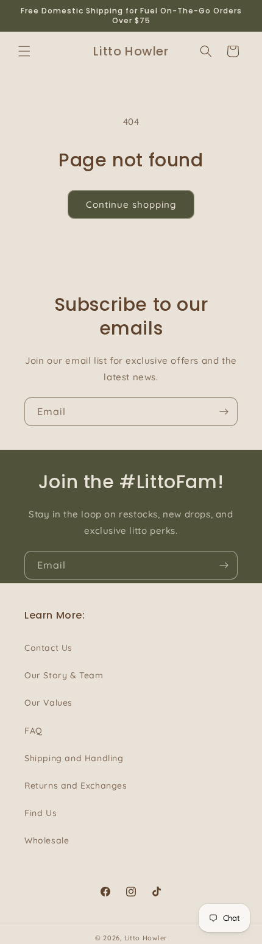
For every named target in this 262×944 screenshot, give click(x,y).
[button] (24, 51)
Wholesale (46, 840)
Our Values (48, 702)
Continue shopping (131, 204)
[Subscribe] (223, 411)
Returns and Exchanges (75, 785)
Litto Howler (145, 938)
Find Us (40, 812)
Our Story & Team (64, 675)
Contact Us (48, 647)
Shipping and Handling (74, 758)
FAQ (33, 730)
